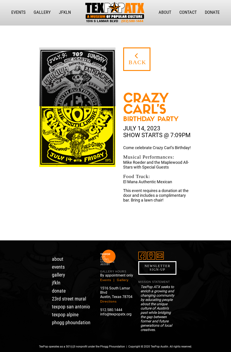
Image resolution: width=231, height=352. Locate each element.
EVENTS (18, 12)
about (57, 259)
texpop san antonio (71, 307)
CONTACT (188, 12)
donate (59, 291)
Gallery (123, 280)
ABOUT (165, 12)
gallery (58, 275)
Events (105, 280)
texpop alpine (65, 314)
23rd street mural (69, 299)
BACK (137, 62)
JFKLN (65, 12)
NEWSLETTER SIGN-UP (157, 267)
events (58, 267)
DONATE (212, 12)
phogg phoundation (71, 322)
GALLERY (42, 12)
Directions (108, 301)
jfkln (56, 283)
